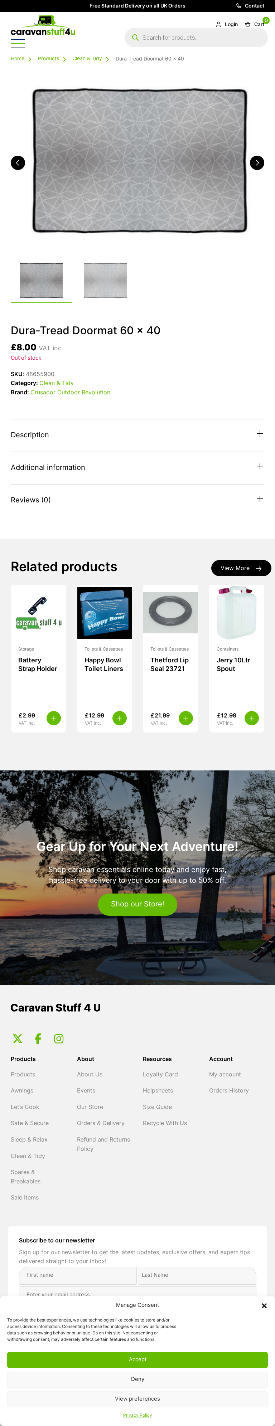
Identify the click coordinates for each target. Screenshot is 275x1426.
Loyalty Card (160, 1075)
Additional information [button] (48, 468)
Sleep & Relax (29, 1140)
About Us (89, 1075)
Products (48, 59)
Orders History (229, 1091)
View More (235, 568)
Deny (137, 1379)
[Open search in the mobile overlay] (196, 37)
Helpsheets (158, 1091)
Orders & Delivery (101, 1123)
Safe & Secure (30, 1123)
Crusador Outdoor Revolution (70, 393)
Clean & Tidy (87, 59)
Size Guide (157, 1107)
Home (17, 59)
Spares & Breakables (25, 1177)
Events (86, 1091)
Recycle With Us (165, 1123)
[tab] (137, 435)
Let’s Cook (25, 1107)
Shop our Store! (137, 904)
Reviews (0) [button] (31, 500)
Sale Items (25, 1198)
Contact (254, 6)
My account (225, 1075)
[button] (264, 1305)
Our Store (90, 1107)
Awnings (22, 1091)
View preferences (137, 1399)
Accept (137, 1360)
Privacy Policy (137, 1415)
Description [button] (30, 435)
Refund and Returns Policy (103, 1144)
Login (230, 25)
